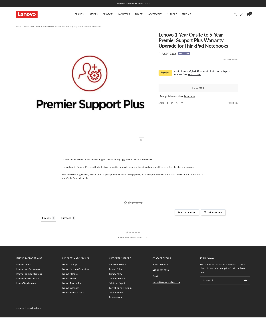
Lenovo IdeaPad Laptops (27, 278)
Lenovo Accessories (71, 283)
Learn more (194, 74)
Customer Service (117, 264)
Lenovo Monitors (70, 274)
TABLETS (139, 14)
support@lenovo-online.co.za (166, 282)
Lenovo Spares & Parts (73, 292)
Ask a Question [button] (188, 212)
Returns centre (116, 297)
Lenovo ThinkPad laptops (28, 269)
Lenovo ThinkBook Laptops (29, 274)
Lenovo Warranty (70, 288)
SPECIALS (186, 14)
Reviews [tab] (46, 217)
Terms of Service (117, 278)
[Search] (235, 14)
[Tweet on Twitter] (176, 103)
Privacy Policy (115, 274)
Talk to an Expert (117, 283)
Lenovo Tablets (69, 278)
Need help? (233, 102)
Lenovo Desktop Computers (75, 269)
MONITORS (124, 14)
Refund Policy (115, 269)
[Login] (241, 14)
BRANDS (79, 14)
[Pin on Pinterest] (172, 103)
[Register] (245, 280)
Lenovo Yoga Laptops (26, 283)
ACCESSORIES (155, 14)
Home (18, 26)
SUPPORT (172, 14)
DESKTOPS (108, 14)
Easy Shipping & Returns (120, 288)
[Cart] (248, 14)
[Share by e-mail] (182, 103)
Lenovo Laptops (23, 264)
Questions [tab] (66, 217)
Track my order (116, 292)
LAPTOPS (93, 14)
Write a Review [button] (215, 212)
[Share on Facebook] (167, 103)
